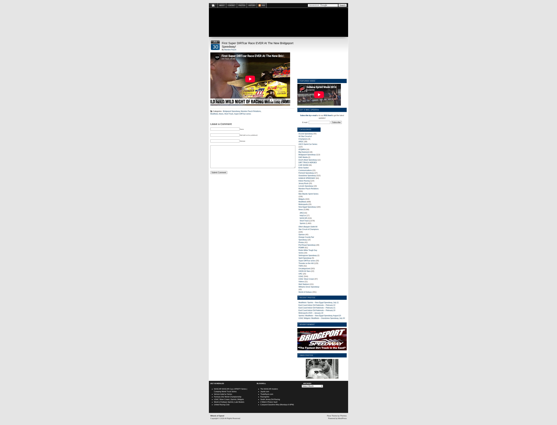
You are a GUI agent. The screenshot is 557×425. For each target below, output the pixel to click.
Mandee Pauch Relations (251, 111)
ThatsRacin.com (266, 394)
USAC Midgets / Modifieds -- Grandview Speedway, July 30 (322, 318)
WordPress (342, 418)
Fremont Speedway (306, 173)
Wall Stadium (304, 284)
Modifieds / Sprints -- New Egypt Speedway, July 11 (319, 303)
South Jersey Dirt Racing (270, 399)
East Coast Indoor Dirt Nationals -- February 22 (317, 305)
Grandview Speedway (307, 176)
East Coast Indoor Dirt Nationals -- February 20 (317, 310)
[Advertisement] (322, 58)
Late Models (239, 402)
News (221, 114)
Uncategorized (304, 269)
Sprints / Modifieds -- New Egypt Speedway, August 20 (320, 316)
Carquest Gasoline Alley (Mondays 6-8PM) (277, 405)
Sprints (302, 223)
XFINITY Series (240, 389)
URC (300, 274)
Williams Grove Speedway (309, 287)
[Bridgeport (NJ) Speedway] (322, 350)
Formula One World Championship (227, 397)
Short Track (228, 114)
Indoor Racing (304, 181)
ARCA (302, 213)
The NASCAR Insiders (269, 389)
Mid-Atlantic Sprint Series (308, 194)
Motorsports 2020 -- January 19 (311, 313)
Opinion (302, 235)
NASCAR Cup (227, 389)
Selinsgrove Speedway (308, 255)
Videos (301, 282)
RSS (263, 5)
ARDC (301, 142)
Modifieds (214, 114)
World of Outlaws (305, 292)
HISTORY (251, 5)
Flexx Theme (332, 416)
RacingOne (264, 397)
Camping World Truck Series (225, 392)
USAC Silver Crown (306, 279)
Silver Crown (224, 399)
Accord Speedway (306, 134)
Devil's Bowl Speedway (308, 160)
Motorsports (303, 204)
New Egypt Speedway (307, 207)
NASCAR (303, 218)
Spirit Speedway (305, 258)
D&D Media (303, 157)
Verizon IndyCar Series (223, 394)
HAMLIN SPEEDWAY (307, 178)
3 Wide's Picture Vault (268, 402)
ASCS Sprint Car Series (308, 144)
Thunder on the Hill (306, 263)
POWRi (301, 248)
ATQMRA (302, 149)
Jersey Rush (303, 183)
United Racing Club (221, 405)
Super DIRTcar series (242, 114)
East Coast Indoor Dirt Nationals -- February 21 (317, 308)
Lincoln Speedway (306, 186)
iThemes (343, 416)
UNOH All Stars (305, 271)
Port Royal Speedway (307, 245)
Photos (241, 5)
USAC (301, 276)
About (222, 5)
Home (213, 5)
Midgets (302, 199)
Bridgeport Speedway (231, 111)
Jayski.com (264, 392)
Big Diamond (304, 152)
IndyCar (303, 216)
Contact (231, 5)
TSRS (301, 266)
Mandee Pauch (230, 50)
